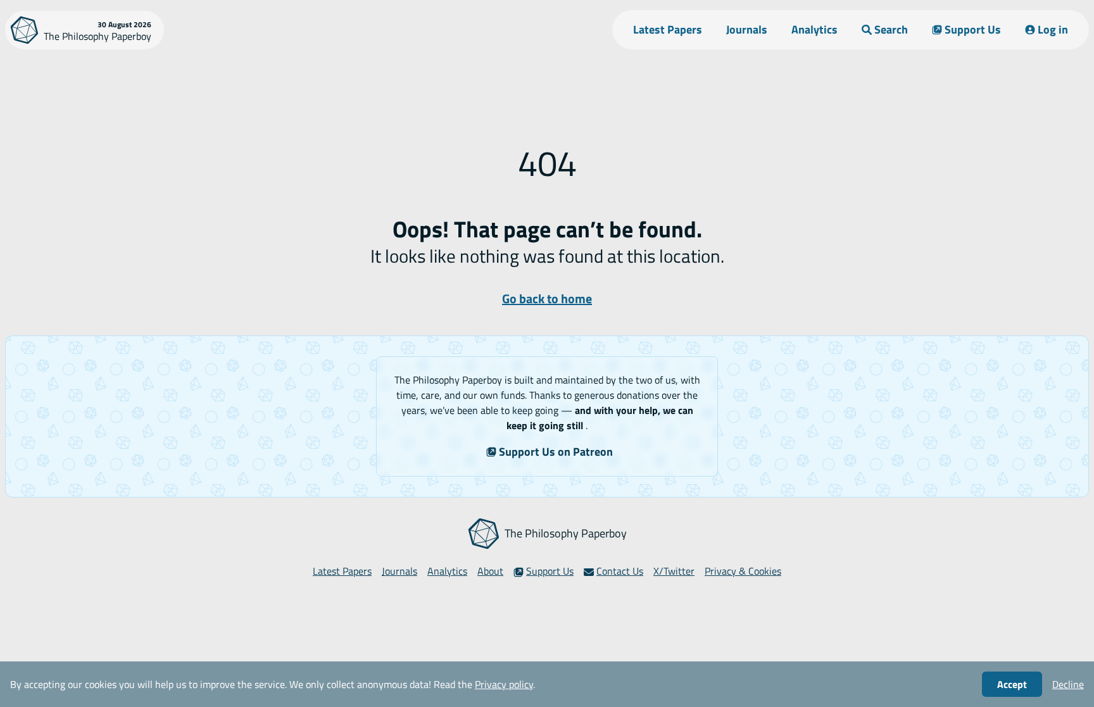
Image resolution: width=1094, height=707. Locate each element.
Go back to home (547, 298)
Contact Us (619, 571)
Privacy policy (504, 684)
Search (891, 29)
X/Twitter (674, 571)
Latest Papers (667, 29)
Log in (1053, 29)
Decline (1068, 684)
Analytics (814, 29)
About (490, 571)
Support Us (973, 29)
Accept (1012, 684)
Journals (746, 29)
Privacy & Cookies (743, 571)
